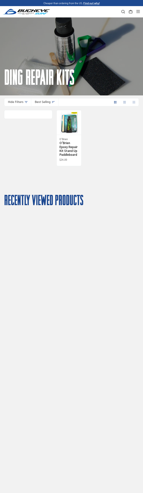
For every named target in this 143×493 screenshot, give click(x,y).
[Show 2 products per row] (115, 102)
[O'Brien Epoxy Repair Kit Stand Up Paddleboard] (69, 122)
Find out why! (91, 3)
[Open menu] (138, 11)
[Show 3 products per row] (124, 102)
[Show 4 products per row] (134, 102)
